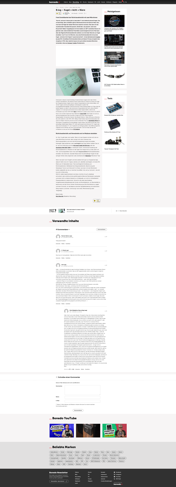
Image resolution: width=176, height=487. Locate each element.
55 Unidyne (76, 129)
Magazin (115, 2)
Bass (70, 2)
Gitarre (66, 2)
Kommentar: (59, 386)
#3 (69, 369)
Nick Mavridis (74, 13)
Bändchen (88, 155)
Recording (76, 2)
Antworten (58, 243)
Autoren (103, 479)
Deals (120, 2)
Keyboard (90, 2)
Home (57, 7)
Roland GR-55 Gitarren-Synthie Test (113, 115)
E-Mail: (58, 400)
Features (66, 7)
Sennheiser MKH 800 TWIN (63, 147)
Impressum (104, 474)
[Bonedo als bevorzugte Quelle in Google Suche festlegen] (66, 13)
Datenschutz (104, 476)
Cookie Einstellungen (106, 481)
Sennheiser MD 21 (94, 120)
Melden (63, 243)
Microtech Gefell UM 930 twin (81, 145)
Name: (57, 396)
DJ (81, 2)
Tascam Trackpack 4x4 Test (111, 149)
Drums (85, 2)
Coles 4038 (83, 113)
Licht (98, 2)
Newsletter (57, 481)
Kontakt (103, 472)
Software (108, 2)
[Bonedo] (54, 2)
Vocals (103, 2)
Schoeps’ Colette (72, 43)
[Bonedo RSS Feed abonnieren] (126, 2)
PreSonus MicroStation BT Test (112, 132)
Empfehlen (68, 243)
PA (95, 2)
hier (75, 111)
